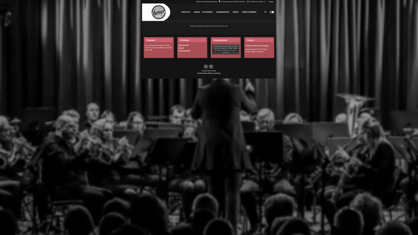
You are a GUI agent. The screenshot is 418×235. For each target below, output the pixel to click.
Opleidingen (207, 12)
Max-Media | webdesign (212, 73)
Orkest (236, 12)
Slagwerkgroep (222, 12)
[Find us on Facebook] (206, 67)
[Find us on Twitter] (265, 12)
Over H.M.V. (185, 12)
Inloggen (271, 1)
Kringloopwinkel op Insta (226, 50)
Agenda (197, 12)
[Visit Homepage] (156, 12)
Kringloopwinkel (249, 12)
